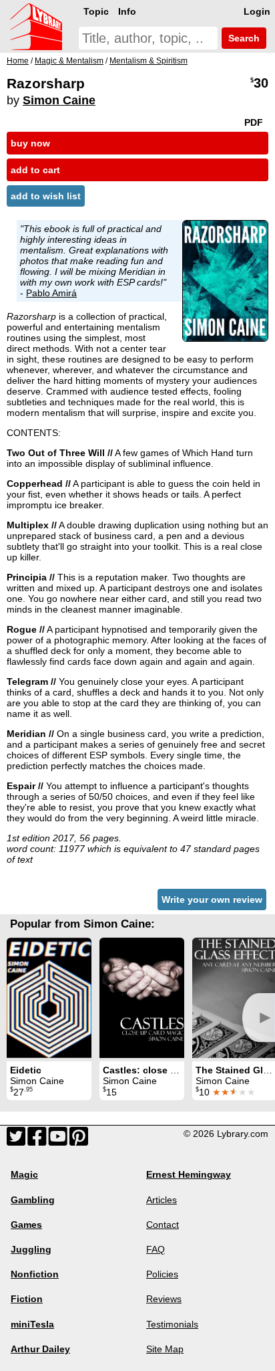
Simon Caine (59, 100)
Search (243, 38)
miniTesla (32, 1324)
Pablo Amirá (51, 293)
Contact (162, 1224)
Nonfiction (35, 1274)
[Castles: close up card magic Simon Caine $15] (141, 998)
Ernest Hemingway (188, 1174)
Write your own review (212, 899)
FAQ (155, 1249)
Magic (24, 1174)
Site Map (165, 1349)
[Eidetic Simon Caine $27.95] (49, 998)
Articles (161, 1199)
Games (26, 1224)
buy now (30, 143)
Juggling (31, 1249)
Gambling (33, 1199)
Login (257, 11)
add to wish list (46, 196)
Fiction (27, 1298)
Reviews (164, 1298)
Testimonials (172, 1324)
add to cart (35, 170)
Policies (162, 1274)
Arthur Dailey (40, 1349)
